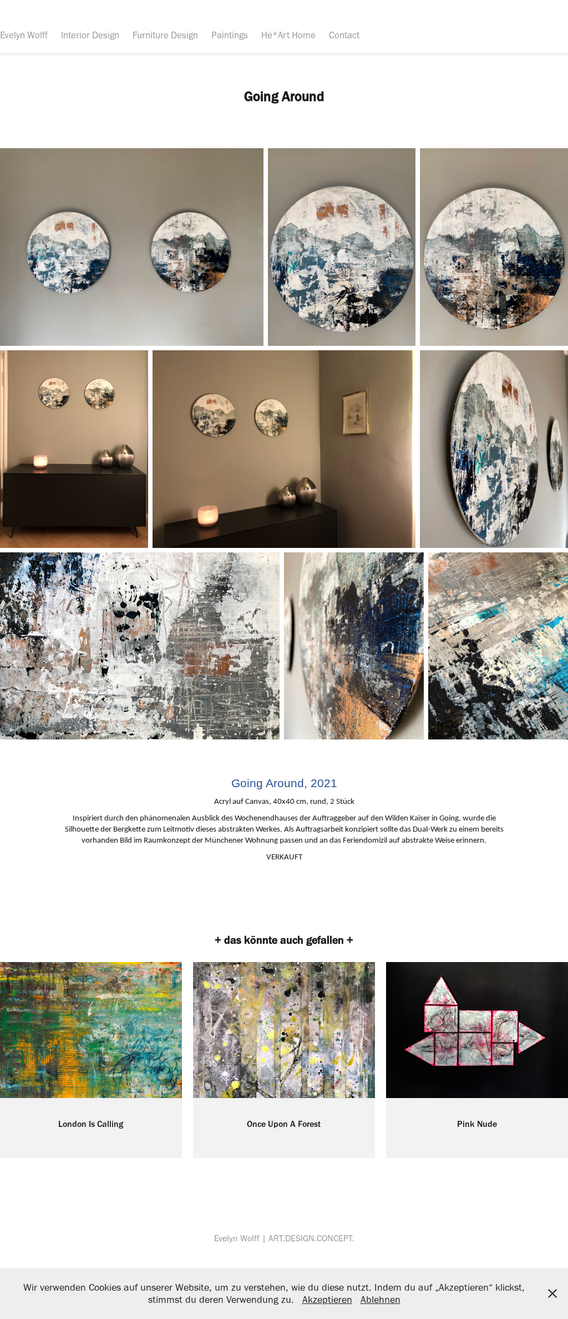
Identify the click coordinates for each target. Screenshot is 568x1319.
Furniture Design (165, 35)
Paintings (229, 35)
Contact (344, 35)
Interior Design (90, 35)
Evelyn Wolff (24, 35)
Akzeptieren (327, 1299)
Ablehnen (380, 1299)
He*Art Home (288, 35)
